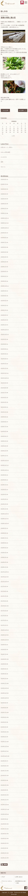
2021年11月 (4, 373)
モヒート (3, 166)
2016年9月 (3, 644)
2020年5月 (3, 436)
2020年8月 (3, 421)
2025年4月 (3, 257)
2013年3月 (3, 848)
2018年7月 (3, 538)
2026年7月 (3, 184)
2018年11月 (4, 518)
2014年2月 (3, 794)
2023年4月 (3, 310)
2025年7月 (3, 242)
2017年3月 (3, 615)
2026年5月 (3, 194)
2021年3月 (3, 407)
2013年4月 (3, 843)
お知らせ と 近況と (7, 147)
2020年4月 (3, 441)
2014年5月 (3, 780)
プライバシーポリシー (6, 882)
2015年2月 (3, 736)
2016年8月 (3, 649)
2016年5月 (3, 664)
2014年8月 (3, 765)
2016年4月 (3, 668)
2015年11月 (4, 693)
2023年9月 (3, 290)
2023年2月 (3, 319)
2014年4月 (3, 785)
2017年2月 (3, 620)
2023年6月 (3, 300)
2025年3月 (3, 261)
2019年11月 (4, 465)
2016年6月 (3, 659)
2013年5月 (3, 838)
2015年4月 (3, 727)
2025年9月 (3, 232)
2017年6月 (3, 601)
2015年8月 (3, 707)
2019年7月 (3, 484)
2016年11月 (4, 635)
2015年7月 (3, 712)
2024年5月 (3, 276)
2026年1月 (3, 213)
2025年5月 (3, 252)
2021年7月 (3, 392)
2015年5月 (3, 722)
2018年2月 (3, 562)
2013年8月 (3, 824)
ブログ (3, 876)
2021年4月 (3, 402)
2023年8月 (3, 295)
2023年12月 (4, 286)
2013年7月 (3, 828)
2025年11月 (4, 223)
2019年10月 (4, 470)
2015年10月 (4, 698)
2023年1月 (3, 324)
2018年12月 (4, 513)
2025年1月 (3, 266)
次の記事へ (22, 110)
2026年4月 (3, 198)
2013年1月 (3, 857)
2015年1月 (3, 741)
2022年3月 (3, 358)
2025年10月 (4, 227)
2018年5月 (3, 547)
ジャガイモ (4, 157)
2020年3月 (3, 446)
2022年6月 (3, 349)
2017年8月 (3, 591)
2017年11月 (4, 576)
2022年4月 (3, 353)
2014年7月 (3, 770)
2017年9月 (3, 586)
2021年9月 (3, 383)
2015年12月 (4, 688)
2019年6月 (3, 489)
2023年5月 (3, 305)
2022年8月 (3, 344)
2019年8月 (3, 479)
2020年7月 (3, 426)
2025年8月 (3, 237)
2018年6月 (3, 542)
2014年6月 (3, 775)
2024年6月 (3, 271)
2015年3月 (3, 731)
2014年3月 (3, 790)
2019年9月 (3, 475)
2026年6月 (3, 189)
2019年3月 (3, 499)
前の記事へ (6, 110)
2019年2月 (3, 504)
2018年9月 (3, 528)
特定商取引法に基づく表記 (20, 882)
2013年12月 (4, 804)
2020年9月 (3, 416)
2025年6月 (3, 247)
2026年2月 (3, 208)
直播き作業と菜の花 (8, 17)
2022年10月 (4, 334)
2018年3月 (3, 557)
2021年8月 (3, 387)
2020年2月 (3, 450)
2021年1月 (3, 412)
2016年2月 (3, 678)
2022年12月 (4, 329)
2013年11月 (4, 809)
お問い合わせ (18, 876)
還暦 (2, 161)
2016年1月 (3, 683)
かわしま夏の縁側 (5, 152)
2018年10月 (4, 523)
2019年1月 (3, 508)
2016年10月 (4, 639)
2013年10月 (4, 814)
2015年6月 (3, 717)
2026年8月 (3, 179)
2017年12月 (4, 572)
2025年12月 (4, 218)
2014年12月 (4, 746)
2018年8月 (3, 533)
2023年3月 (3, 315)
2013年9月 (3, 819)
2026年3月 (3, 203)
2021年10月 (4, 378)
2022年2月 (3, 363)
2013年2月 (3, 853)
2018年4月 (3, 552)
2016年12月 (4, 630)
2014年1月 (3, 799)
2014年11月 (4, 751)
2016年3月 (3, 673)
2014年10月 (4, 756)
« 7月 (13, 135)
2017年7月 (3, 596)
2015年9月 (3, 702)
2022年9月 (3, 339)
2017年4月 (3, 610)
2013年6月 (3, 833)
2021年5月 (3, 397)
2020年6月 (3, 431)
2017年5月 (3, 605)
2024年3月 (3, 281)
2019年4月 (3, 494)
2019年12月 (4, 460)
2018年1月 (3, 567)
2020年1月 (3, 455)
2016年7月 (3, 654)
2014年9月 (3, 760)
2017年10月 (4, 581)
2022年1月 (3, 368)
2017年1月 (3, 625)
